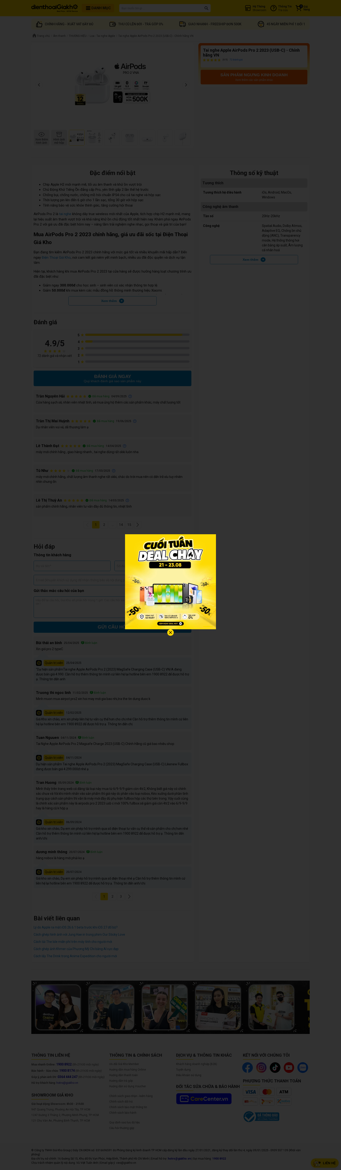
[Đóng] (170, 632)
